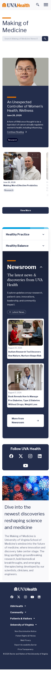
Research (12, 140)
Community (16, 612)
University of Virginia (22, 624)
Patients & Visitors (21, 618)
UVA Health (16, 606)
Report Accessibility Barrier (25, 645)
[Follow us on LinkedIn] (39, 456)
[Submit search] (45, 38)
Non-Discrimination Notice (25, 631)
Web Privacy (25, 640)
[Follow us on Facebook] (11, 456)
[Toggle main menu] (46, 5)
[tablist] (25, 240)
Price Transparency (25, 649)
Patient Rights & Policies (26, 636)
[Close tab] (41, 267)
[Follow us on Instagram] (30, 456)
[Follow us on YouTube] (25, 465)
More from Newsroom (18, 420)
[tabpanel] (25, 345)
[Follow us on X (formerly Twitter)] (20, 456)
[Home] (15, 5)
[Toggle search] (38, 5)
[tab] (25, 234)
